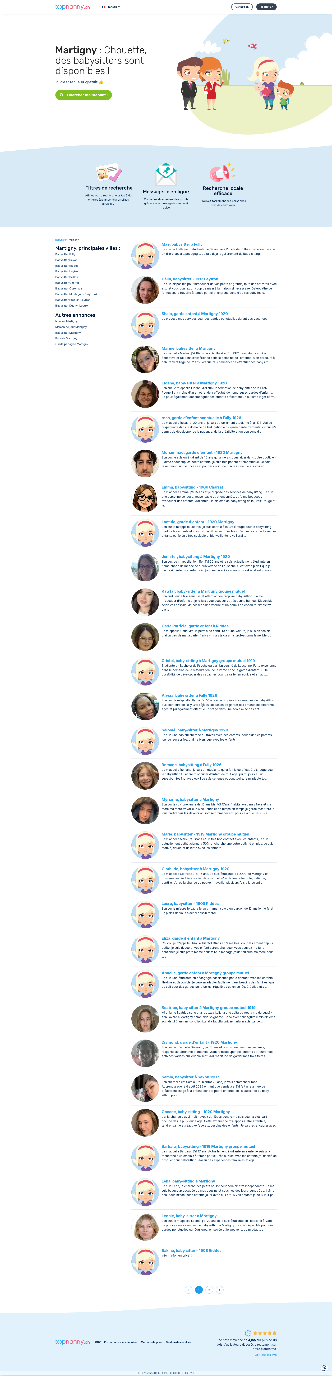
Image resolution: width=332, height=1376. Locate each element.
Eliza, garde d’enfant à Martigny (191, 938)
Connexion (242, 6)
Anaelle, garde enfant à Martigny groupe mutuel (205, 973)
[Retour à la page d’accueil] (72, 7)
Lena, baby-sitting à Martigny (188, 1181)
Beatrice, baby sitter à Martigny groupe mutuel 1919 (209, 1007)
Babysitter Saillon (66, 277)
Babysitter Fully (65, 254)
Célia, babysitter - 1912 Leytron (190, 279)
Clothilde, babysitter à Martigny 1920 (195, 869)
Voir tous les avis (266, 1354)
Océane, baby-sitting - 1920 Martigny (196, 1111)
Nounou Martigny (66, 321)
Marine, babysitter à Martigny (189, 348)
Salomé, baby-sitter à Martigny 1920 (195, 730)
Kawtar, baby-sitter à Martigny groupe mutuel (203, 591)
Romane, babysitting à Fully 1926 (192, 764)
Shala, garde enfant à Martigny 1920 (195, 313)
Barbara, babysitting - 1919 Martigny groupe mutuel (208, 1146)
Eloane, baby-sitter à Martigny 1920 (194, 383)
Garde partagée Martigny (71, 344)
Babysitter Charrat (67, 282)
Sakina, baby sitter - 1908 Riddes (192, 1250)
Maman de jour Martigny (71, 327)
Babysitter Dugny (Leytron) (72, 305)
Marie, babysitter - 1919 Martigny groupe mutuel (205, 834)
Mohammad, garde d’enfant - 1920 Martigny (202, 452)
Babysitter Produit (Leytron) (73, 300)
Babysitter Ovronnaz (68, 288)
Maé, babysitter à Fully (182, 244)
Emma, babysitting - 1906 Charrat (192, 487)
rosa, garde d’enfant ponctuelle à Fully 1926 (201, 418)
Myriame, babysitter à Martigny (190, 799)
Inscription (266, 6)
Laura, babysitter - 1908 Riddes (190, 903)
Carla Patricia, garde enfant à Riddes (195, 626)
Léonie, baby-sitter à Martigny (189, 1216)
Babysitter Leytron (67, 271)
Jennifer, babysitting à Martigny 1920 (196, 556)
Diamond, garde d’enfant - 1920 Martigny (199, 1042)
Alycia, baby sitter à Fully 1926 (189, 695)
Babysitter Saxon (66, 260)
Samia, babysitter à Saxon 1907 (190, 1077)
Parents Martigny (66, 338)
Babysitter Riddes (66, 265)
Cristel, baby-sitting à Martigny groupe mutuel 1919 (208, 660)
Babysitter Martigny (68, 332)
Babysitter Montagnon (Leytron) (76, 294)
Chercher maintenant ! (87, 95)
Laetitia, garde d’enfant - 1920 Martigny (198, 522)
